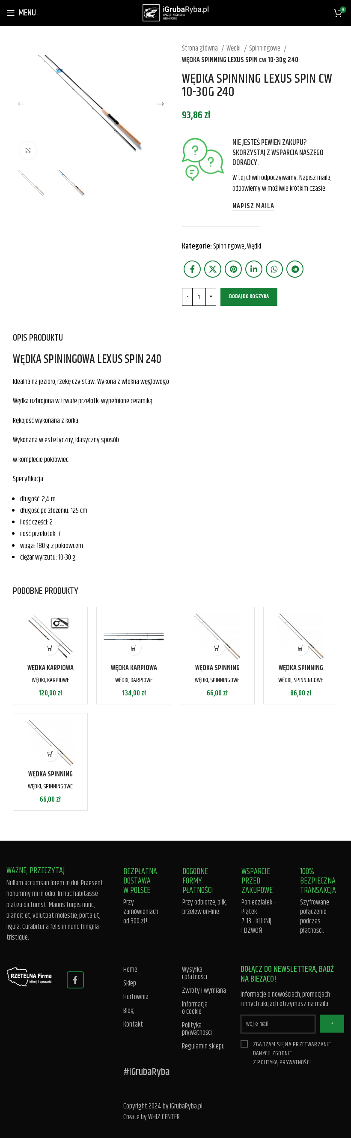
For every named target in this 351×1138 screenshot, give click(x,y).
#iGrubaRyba (146, 1072)
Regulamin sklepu (203, 1046)
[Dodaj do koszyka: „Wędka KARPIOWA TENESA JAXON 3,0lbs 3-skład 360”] (133, 647)
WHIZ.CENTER (164, 1117)
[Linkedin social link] (253, 269)
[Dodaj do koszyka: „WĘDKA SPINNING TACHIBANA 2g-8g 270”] (300, 647)
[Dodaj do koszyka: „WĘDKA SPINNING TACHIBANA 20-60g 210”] (217, 647)
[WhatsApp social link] (274, 269)
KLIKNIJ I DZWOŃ (256, 926)
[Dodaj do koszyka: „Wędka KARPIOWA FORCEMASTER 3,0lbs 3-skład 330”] (50, 647)
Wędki (234, 48)
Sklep (129, 983)
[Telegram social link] (294, 269)
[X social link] (212, 269)
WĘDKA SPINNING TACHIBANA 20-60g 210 (217, 673)
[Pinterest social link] (233, 269)
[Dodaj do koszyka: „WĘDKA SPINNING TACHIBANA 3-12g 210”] (50, 753)
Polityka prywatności (197, 1029)
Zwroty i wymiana (204, 990)
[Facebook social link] (192, 269)
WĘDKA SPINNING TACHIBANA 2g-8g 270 (301, 673)
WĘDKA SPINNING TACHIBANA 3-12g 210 (50, 779)
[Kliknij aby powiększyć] (27, 150)
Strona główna (200, 48)
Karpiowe (58, 680)
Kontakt (133, 1024)
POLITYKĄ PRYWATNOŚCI (284, 1062)
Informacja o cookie (195, 1008)
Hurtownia (136, 997)
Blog (128, 1011)
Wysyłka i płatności (194, 973)
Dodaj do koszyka (249, 296)
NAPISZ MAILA (253, 206)
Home (130, 969)
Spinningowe (265, 48)
